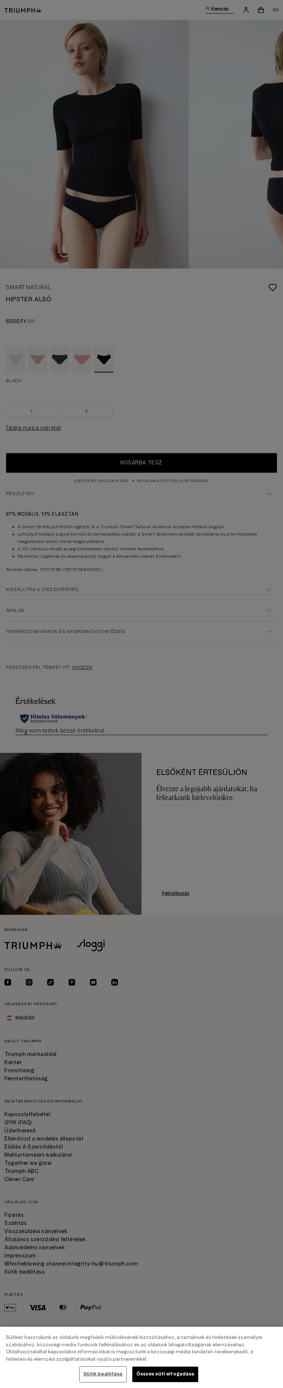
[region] (141, 1357)
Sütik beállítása (103, 1374)
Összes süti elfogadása (165, 1374)
